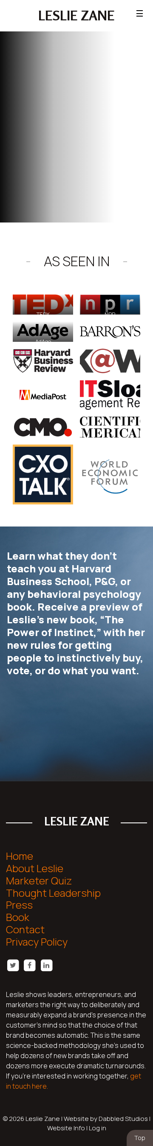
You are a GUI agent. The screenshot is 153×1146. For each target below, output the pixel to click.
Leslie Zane (76, 15)
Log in (97, 1127)
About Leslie (34, 868)
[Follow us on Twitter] (13, 965)
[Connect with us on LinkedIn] (46, 965)
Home (19, 856)
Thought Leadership (53, 893)
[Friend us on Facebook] (30, 965)
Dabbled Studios (123, 1118)
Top (139, 1138)
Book (17, 917)
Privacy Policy (37, 942)
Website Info (66, 1127)
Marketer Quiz (39, 880)
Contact (25, 929)
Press (19, 905)
